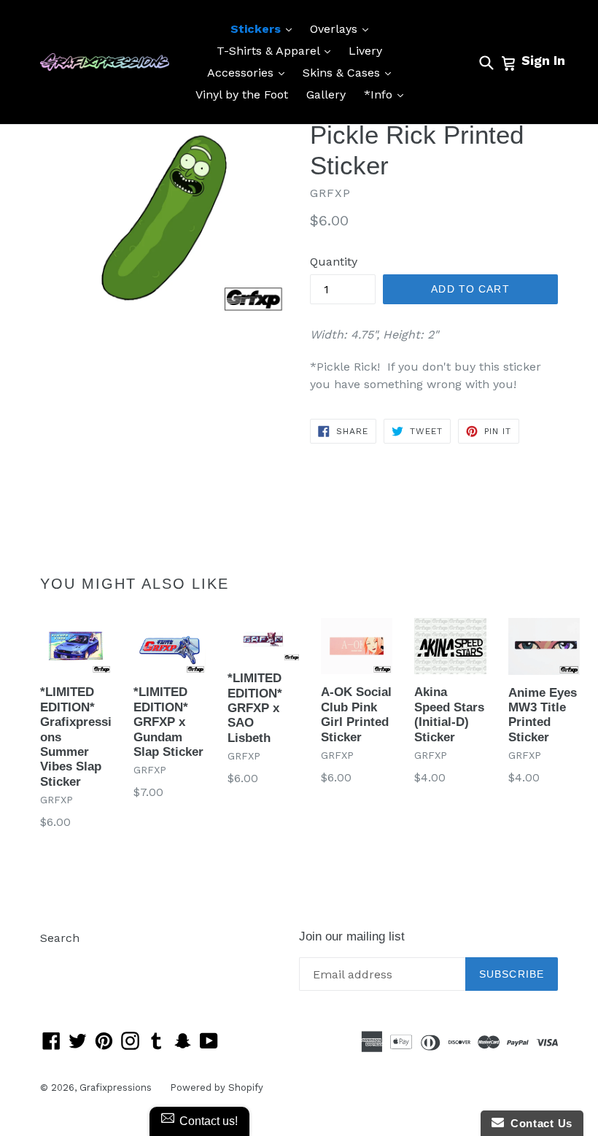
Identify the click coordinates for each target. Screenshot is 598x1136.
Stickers (264, 28)
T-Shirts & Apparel (277, 50)
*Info (387, 94)
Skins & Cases (350, 72)
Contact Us (538, 1123)
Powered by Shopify (216, 1087)
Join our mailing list (352, 936)
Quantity (333, 261)
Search (59, 938)
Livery (365, 51)
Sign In (543, 60)
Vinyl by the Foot (241, 94)
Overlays (343, 28)
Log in (57, 960)
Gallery (326, 94)
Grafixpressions (115, 1087)
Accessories (249, 72)
